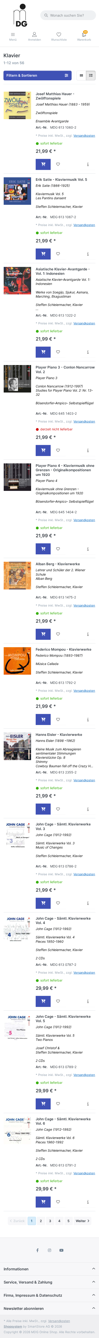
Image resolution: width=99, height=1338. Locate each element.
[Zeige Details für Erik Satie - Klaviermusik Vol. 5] (17, 191)
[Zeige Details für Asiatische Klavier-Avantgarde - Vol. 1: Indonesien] (17, 280)
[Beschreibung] (87, 164)
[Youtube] (61, 1250)
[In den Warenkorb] (43, 164)
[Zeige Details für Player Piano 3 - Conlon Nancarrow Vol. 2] (17, 379)
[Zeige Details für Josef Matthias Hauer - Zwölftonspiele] (17, 105)
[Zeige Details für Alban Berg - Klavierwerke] (17, 575)
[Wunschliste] (58, 164)
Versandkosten (84, 135)
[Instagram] (49, 1250)
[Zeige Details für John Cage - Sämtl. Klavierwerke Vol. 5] (17, 1028)
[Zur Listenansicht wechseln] (91, 75)
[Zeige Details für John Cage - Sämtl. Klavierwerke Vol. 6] (17, 1130)
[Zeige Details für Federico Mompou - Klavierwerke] (17, 661)
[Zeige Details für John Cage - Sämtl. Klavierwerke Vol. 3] (17, 835)
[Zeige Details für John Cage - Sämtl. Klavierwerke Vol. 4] (17, 930)
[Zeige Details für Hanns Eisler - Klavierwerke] (17, 746)
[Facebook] (38, 1250)
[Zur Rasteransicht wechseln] (81, 75)
